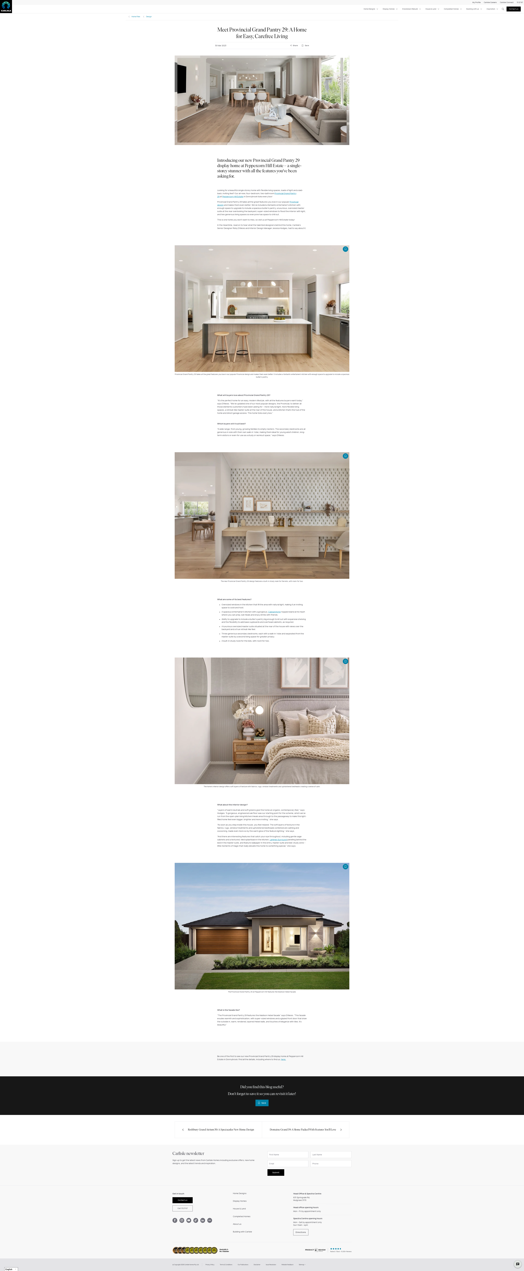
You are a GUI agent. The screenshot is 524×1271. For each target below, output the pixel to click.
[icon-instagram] (181, 1220)
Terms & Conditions (226, 1265)
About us (237, 1224)
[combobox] (11, 1269)
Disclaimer (257, 1265)
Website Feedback (287, 1265)
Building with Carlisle (242, 1231)
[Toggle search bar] (503, 9)
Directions (301, 1232)
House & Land (430, 9)
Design (149, 16)
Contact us (513, 9)
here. (283, 1059)
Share (295, 45)
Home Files (136, 16)
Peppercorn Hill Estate (232, 196)
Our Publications (243, 1265)
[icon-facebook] (174, 1220)
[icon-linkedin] (202, 1220)
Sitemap (301, 1265)
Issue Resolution (271, 1265)
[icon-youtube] (188, 1220)
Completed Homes (451, 9)
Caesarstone (274, 611)
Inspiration (491, 9)
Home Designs (369, 9)
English (8, 1269)
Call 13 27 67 (183, 1208)
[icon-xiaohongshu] (209, 1220)
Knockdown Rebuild (410, 9)
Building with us (472, 9)
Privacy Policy (210, 1265)
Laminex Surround (278, 839)
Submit (275, 1172)
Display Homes (389, 9)
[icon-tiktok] (195, 1220)
